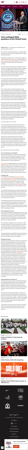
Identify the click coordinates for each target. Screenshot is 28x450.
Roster (21, 6)
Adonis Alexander (10, 178)
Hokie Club (17, 2)
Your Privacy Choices (14, 436)
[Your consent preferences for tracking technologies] (2, 447)
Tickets (19, 2)
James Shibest (20, 252)
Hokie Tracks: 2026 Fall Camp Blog (12, 360)
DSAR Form (14, 434)
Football (2, 34)
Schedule (15, 6)
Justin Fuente (14, 59)
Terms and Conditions (14, 431)
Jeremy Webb (13, 179)
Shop (21, 2)
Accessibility (14, 420)
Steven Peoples (4, 163)
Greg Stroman (17, 176)
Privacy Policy (14, 426)
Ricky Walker (8, 60)
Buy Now (16, 447)
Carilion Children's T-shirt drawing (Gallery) (11, 338)
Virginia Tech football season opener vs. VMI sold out (14, 381)
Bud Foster (18, 184)
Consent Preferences (14, 428)
